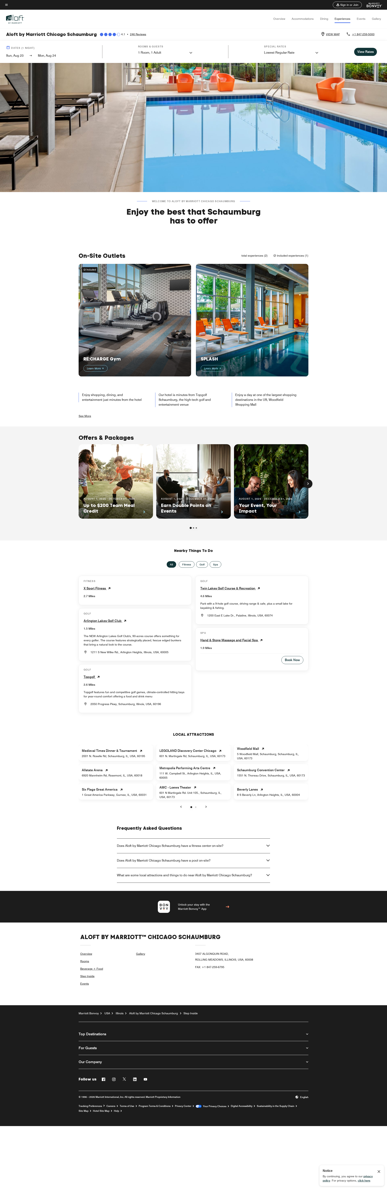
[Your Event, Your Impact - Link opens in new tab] (271, 481)
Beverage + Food (91, 968)
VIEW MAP (333, 34)
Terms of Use (127, 1106)
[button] (347, 5)
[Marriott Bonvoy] (372, 4)
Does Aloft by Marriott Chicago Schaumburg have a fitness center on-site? (170, 846)
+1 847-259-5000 (363, 34)
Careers (110, 1106)
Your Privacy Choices (214, 1106)
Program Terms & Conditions (155, 1106)
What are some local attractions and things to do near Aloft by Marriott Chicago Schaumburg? (184, 875)
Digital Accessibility (241, 1106)
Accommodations (303, 18)
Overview (279, 18)
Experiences (342, 18)
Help (116, 1111)
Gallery (376, 18)
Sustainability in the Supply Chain (275, 1106)
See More (85, 416)
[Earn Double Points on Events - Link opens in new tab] (193, 481)
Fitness (186, 564)
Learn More (94, 368)
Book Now (292, 660)
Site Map (83, 1111)
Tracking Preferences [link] (90, 1106)
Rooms (84, 961)
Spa (215, 564)
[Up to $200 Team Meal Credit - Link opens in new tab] (116, 481)
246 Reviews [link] (138, 34)
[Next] (308, 483)
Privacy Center (183, 1106)
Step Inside (87, 976)
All (171, 564)
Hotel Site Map (101, 1111)
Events (361, 18)
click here (364, 1180)
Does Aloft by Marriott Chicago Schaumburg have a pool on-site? (163, 860)
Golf (202, 564)
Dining (324, 18)
